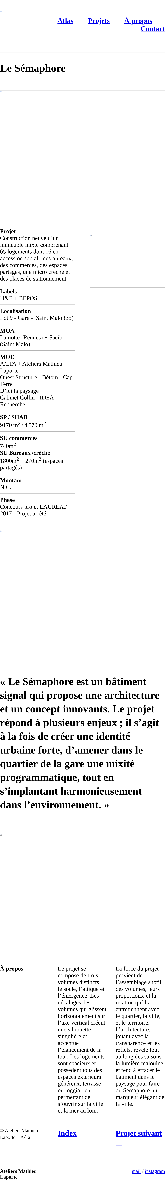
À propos (138, 20)
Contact (153, 29)
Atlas (65, 20)
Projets (99, 20)
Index (67, 1133)
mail (136, 1171)
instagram (155, 1171)
